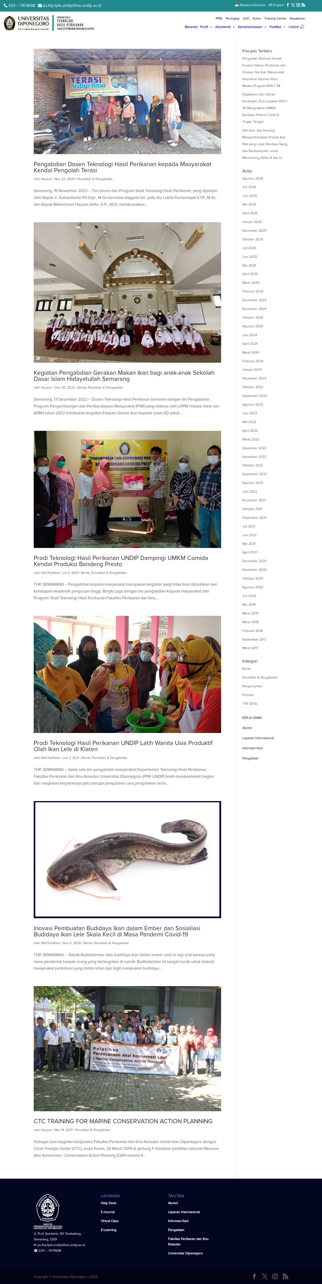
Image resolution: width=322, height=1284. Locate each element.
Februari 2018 (252, 631)
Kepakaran (297, 19)
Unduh (294, 27)
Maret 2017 (250, 648)
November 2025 (254, 231)
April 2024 (250, 344)
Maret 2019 (250, 613)
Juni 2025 (249, 257)
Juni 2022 (249, 492)
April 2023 (250, 431)
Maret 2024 (250, 352)
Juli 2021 (248, 526)
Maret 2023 (250, 439)
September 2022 (254, 474)
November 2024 (254, 309)
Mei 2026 (249, 204)
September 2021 (254, 518)
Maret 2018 (250, 622)
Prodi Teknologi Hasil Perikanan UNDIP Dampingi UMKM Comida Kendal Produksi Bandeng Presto (121, 561)
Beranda (191, 27)
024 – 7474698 (50, 1251)
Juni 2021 (249, 535)
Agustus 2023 (252, 405)
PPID (219, 19)
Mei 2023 (249, 422)
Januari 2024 (252, 370)
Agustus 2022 (252, 483)
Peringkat (232, 19)
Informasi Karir (178, 1221)
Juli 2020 (249, 596)
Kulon (257, 19)
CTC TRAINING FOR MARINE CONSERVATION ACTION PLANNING (123, 1121)
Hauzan (46, 179)
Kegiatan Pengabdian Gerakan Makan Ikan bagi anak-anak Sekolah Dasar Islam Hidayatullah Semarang (124, 376)
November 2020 (254, 570)
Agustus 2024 (252, 326)
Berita (82, 388)
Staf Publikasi (50, 573)
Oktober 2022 (252, 465)
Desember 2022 (254, 448)
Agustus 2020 (252, 587)
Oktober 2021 (252, 509)
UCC (246, 19)
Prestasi (248, 695)
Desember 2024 (254, 300)
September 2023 (254, 396)
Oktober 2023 (252, 387)
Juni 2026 (249, 196)
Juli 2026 (249, 187)
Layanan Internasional (184, 1212)
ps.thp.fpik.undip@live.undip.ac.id (61, 1245)
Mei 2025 (249, 265)
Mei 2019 (249, 605)
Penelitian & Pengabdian (95, 179)
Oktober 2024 (252, 318)
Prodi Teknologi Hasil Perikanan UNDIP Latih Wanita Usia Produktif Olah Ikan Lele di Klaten (123, 746)
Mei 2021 (249, 544)
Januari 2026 (252, 222)
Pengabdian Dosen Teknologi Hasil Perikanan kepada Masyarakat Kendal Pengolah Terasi (122, 167)
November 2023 (254, 378)
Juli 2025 (249, 248)
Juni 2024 (249, 335)
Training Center (275, 19)
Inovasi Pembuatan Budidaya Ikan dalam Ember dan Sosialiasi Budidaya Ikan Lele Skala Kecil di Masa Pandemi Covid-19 (117, 931)
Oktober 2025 (252, 239)
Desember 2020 (254, 561)
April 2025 (250, 274)
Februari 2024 (252, 361)
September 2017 (254, 640)
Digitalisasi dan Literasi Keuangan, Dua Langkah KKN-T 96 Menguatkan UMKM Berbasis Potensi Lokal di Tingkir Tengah (265, 108)
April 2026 (250, 213)
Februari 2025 (252, 291)
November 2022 (254, 457)
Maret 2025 (250, 283)
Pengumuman (252, 686)
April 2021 (249, 552)
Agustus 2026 (252, 179)
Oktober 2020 (252, 578)
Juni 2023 (249, 413)
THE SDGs (250, 704)
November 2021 (254, 500)
